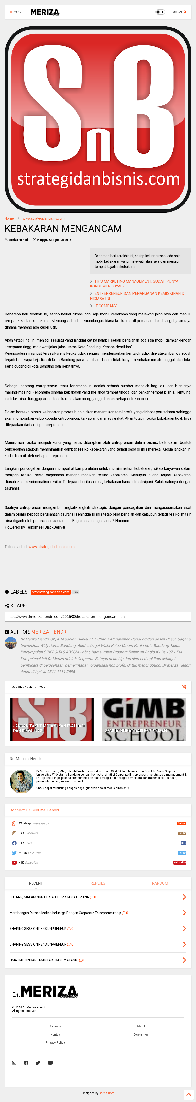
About (141, 1026)
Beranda (55, 1026)
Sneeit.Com (106, 1093)
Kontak (55, 1034)
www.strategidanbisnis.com (44, 218)
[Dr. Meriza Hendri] (45, 13)
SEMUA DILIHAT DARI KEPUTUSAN (136, 730)
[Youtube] (50, 1063)
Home (9, 218)
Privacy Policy (55, 1042)
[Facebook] (26, 1063)
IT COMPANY (105, 306)
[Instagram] (14, 1063)
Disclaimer (141, 1034)
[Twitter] (38, 1063)
